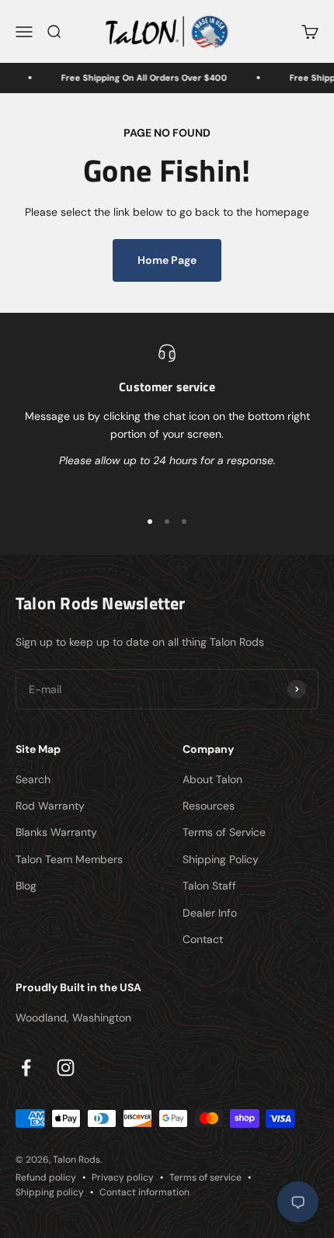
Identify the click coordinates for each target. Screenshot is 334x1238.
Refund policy (46, 1177)
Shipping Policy (221, 859)
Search (33, 779)
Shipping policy (50, 1192)
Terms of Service (224, 832)
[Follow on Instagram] (65, 1067)
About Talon (212, 779)
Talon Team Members (69, 859)
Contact (203, 939)
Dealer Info (210, 913)
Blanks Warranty (56, 832)
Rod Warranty (50, 806)
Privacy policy (123, 1177)
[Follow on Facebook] (26, 1067)
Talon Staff (209, 886)
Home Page (167, 260)
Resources (209, 806)
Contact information (144, 1192)
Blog (26, 886)
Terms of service (205, 1177)
